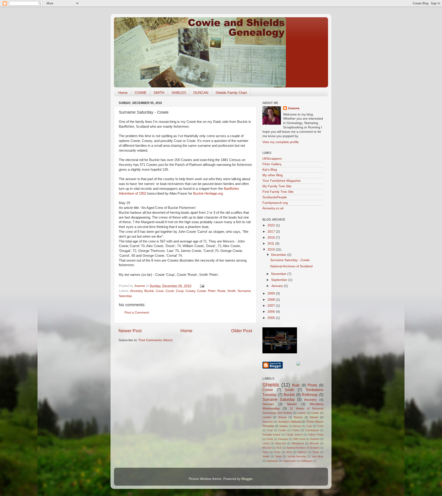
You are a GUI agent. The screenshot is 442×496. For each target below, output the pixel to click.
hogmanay (272, 460)
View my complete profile (280, 142)
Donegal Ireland (271, 434)
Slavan (282, 417)
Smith (231, 291)
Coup (180, 291)
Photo (312, 385)
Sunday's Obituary (289, 421)
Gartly (269, 439)
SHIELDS (179, 93)
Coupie (282, 430)
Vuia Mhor (317, 456)
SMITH (159, 93)
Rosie (221, 291)
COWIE (140, 93)
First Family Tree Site (278, 191)
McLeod (266, 447)
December (279, 255)
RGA (289, 452)
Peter (211, 291)
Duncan (268, 404)
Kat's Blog (269, 169)
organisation (289, 460)
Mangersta (298, 443)
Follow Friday (315, 434)
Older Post (241, 330)
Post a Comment (137, 312)
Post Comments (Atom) (156, 340)
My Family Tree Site (276, 186)
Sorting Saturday (296, 456)
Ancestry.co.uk (273, 208)
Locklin (266, 417)
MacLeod (280, 443)
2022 (272, 225)
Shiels (278, 456)
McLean (314, 443)
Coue (160, 291)
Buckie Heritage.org (208, 193)
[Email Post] (201, 286)
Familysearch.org (275, 203)
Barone (297, 426)
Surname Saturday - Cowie (290, 260)
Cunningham (312, 430)
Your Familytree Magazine (281, 180)
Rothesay (310, 394)
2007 (272, 305)
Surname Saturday (278, 399)
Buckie (149, 291)
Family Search (294, 434)
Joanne (294, 108)
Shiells (266, 456)
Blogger (247, 479)
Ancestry (136, 291)
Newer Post (130, 330)
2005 (272, 318)
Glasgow (283, 439)
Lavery (301, 413)
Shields (270, 385)
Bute (296, 385)
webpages (306, 460)
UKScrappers (272, 158)
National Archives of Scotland (291, 266)
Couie (170, 291)
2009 (272, 293)
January (277, 286)
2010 (272, 249)
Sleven (314, 417)
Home (123, 93)
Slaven (292, 404)
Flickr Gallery (272, 164)
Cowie (201, 291)
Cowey (190, 291)
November (279, 274)
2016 (272, 237)
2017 (272, 231)
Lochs (265, 443)
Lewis (315, 413)
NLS (278, 447)
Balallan (283, 426)
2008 (272, 299)
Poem (277, 452)
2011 (271, 243)
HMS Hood (299, 439)
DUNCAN (200, 93)
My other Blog (272, 175)
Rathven (302, 452)
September (279, 280)
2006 (272, 311)
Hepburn (315, 439)
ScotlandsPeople (274, 197)
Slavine (298, 417)
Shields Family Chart (231, 93)
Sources (267, 421)
